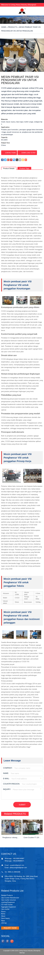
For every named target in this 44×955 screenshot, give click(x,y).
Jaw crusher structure (8, 900)
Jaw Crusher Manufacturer (10, 898)
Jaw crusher (5, 909)
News (3, 921)
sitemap (4, 923)
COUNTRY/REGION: (11, 784)
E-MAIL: (6, 779)
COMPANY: (7, 768)
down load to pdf (28, 153)
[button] (42, 55)
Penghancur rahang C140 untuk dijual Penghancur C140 (11, 837)
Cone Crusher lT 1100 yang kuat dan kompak (33, 837)
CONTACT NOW (10, 153)
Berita (3, 914)
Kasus (3, 911)
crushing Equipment (8, 902)
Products (12, 27)
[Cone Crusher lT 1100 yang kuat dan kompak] (33, 827)
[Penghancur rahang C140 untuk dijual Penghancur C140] (11, 827)
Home (3, 27)
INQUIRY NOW (10, 928)
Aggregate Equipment (8, 907)
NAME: (6, 773)
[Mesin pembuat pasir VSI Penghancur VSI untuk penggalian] (22, 55)
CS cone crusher (7, 904)
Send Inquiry (5, 918)
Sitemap (22, 953)
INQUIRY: (7, 789)
